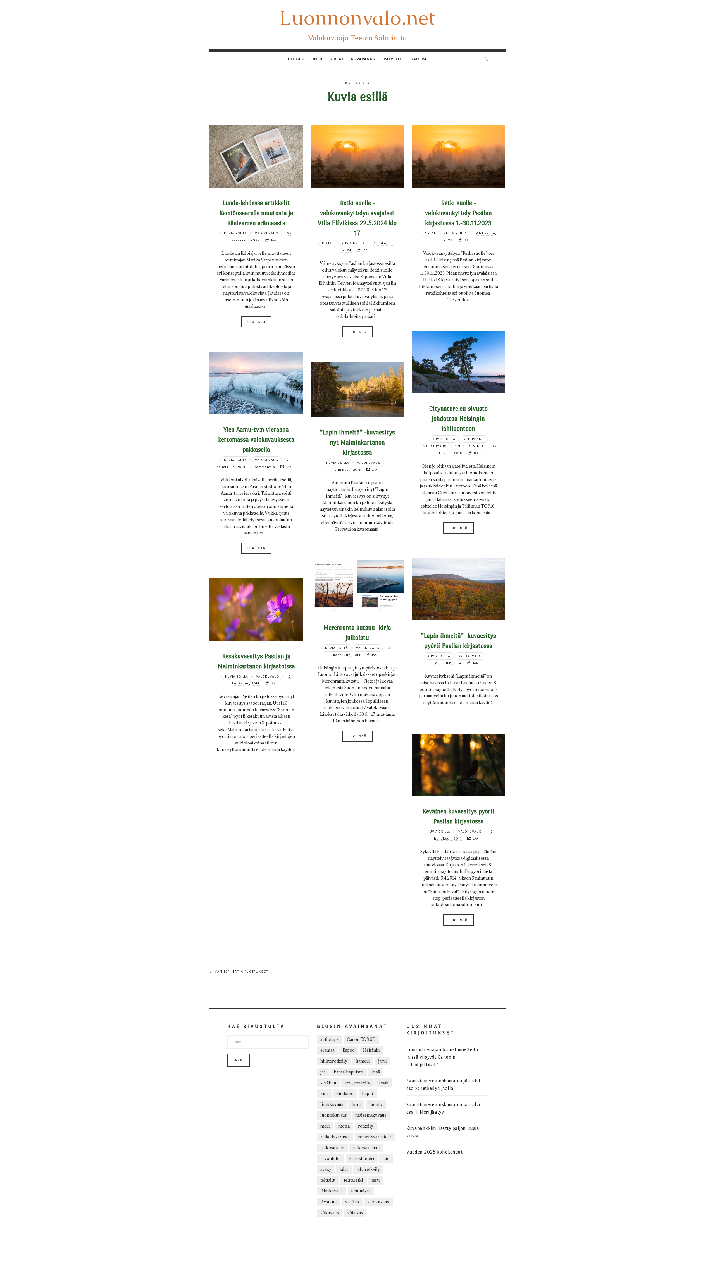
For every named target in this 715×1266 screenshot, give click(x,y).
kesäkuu (328, 1082)
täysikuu (328, 1201)
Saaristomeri (361, 1158)
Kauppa (419, 59)
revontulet (330, 1158)
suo (386, 1158)
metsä (344, 1126)
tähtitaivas (361, 1190)
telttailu (327, 1180)
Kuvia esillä (235, 233)
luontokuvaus (333, 1115)
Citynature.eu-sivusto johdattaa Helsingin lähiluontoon (458, 418)
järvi (382, 1061)
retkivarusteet (366, 1147)
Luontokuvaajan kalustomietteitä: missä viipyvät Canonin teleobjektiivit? (443, 1057)
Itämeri (363, 1061)
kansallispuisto (348, 1072)
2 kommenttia (263, 467)
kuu (324, 1093)
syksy (325, 1169)
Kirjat (337, 59)
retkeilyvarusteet (374, 1136)
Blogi (294, 59)
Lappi (367, 1093)
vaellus (352, 1201)
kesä (375, 1072)
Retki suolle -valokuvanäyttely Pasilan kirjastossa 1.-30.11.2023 (458, 213)
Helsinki (371, 1050)
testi (375, 1180)
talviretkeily (368, 1169)
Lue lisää (256, 321)
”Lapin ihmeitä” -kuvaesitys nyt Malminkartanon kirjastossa (357, 442)
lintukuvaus (331, 1104)
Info (318, 59)
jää (322, 1072)
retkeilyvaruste (335, 1136)
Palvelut (394, 59)
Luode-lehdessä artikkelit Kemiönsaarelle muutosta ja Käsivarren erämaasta (256, 213)
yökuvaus (329, 1212)
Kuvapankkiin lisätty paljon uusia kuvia (442, 1132)
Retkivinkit (473, 439)
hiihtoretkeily (333, 1061)
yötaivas (355, 1212)
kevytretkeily (357, 1082)
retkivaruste (332, 1147)
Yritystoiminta (469, 446)
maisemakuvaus (370, 1115)
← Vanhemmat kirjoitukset (239, 972)
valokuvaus (378, 1201)
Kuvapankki (364, 59)
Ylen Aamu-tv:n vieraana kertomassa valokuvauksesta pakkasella (256, 439)
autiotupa (329, 1039)
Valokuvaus (266, 233)
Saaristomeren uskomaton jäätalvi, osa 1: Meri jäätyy (444, 1108)
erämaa (327, 1050)
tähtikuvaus (331, 1190)
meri (325, 1126)
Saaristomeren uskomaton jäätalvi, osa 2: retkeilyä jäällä (444, 1084)
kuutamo (345, 1093)
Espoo (349, 1050)
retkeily (365, 1126)
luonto (375, 1104)
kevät (383, 1082)
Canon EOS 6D (361, 1039)
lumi (356, 1104)
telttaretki (353, 1180)
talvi (344, 1169)
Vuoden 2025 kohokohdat (434, 1152)
